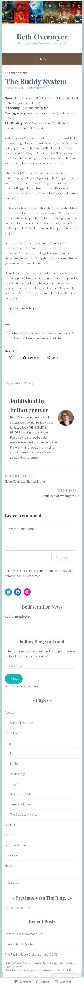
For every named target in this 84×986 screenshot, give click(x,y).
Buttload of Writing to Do (61, 493)
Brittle (14, 763)
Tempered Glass (20, 804)
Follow (13, 679)
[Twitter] (8, 592)
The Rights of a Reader (19, 944)
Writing (28, 383)
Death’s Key (17, 774)
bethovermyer (35, 88)
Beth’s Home (13, 733)
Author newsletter (17, 616)
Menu (44, 59)
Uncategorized (16, 73)
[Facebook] (17, 592)
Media (9, 865)
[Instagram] (27, 592)
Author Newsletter (21, 722)
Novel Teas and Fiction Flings (25, 478)
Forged (14, 784)
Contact (10, 825)
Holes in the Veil (20, 794)
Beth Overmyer (42, 36)
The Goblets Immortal (24, 814)
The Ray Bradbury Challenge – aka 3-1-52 (31, 954)
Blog (8, 743)
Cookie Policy (69, 970)
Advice (18, 383)
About (9, 712)
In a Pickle (11, 855)
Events (9, 835)
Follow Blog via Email (42, 642)
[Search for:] (42, 882)
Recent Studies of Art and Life (23, 934)
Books (9, 753)
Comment (61, 557)
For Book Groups (15, 845)
